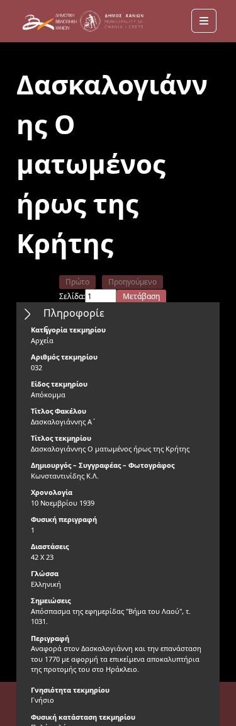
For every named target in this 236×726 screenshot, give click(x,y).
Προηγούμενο (132, 281)
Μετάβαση (141, 296)
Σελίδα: (72, 296)
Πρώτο (77, 281)
